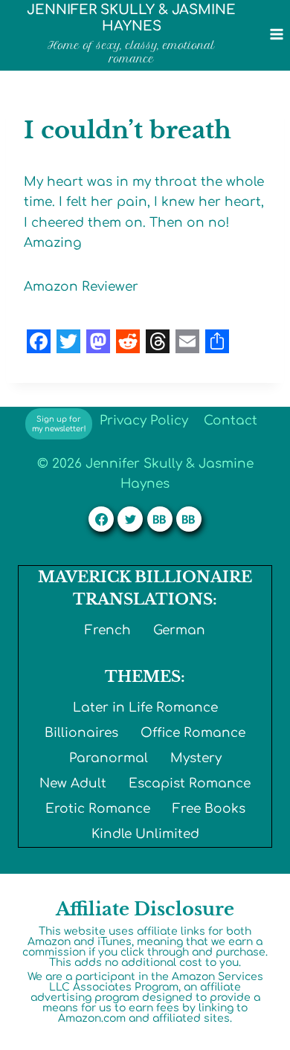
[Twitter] (130, 519)
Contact (230, 420)
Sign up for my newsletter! (59, 424)
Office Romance (193, 733)
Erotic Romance (97, 809)
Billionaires (81, 733)
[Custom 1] (160, 519)
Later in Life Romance (145, 707)
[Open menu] (276, 33)
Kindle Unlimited (145, 834)
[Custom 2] (189, 519)
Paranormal (108, 758)
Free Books (209, 809)
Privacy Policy (144, 420)
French (108, 630)
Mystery (196, 758)
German (179, 630)
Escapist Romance (190, 783)
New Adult (72, 783)
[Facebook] (101, 519)
